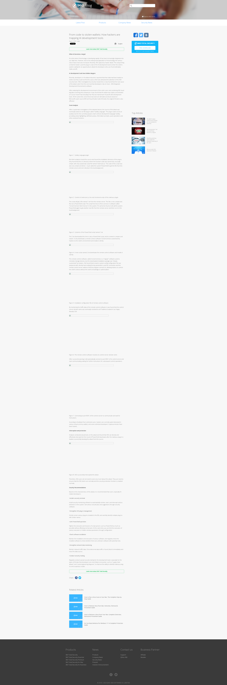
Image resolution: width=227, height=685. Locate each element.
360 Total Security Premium (75, 660)
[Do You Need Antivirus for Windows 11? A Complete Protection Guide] (75, 624)
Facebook (135, 35)
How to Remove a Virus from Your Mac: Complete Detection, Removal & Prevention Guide (102, 615)
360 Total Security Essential (75, 657)
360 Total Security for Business (76, 665)
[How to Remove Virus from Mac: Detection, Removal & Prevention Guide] (75, 606)
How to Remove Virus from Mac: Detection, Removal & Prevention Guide (101, 606)
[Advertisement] (145, 83)
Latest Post (80, 22)
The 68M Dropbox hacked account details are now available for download (152, 121)
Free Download (145, 48)
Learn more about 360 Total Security (96, 49)
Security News (146, 22)
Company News (124, 22)
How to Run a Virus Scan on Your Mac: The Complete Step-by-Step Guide (103, 598)
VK (146, 35)
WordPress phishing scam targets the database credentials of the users (152, 140)
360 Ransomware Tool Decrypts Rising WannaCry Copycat (152, 131)
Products (102, 22)
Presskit (95, 662)
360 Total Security (72, 655)
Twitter (141, 35)
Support (123, 655)
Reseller (143, 657)
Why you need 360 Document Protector (151, 150)
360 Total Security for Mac (74, 662)
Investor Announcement (100, 665)
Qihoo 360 (124, 657)
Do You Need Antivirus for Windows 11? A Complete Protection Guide (103, 624)
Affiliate (143, 655)
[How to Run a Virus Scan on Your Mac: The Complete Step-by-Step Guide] (75, 598)
